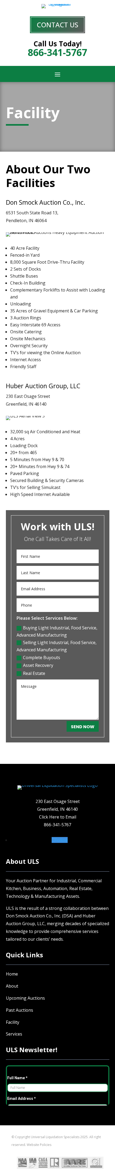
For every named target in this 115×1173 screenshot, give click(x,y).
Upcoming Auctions (25, 998)
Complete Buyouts (41, 657)
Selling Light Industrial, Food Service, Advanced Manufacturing (57, 646)
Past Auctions (19, 1010)
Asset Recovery (38, 665)
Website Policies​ (39, 1144)
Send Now (82, 727)
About (12, 986)
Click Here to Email (57, 817)
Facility (12, 1022)
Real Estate (34, 673)
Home (12, 974)
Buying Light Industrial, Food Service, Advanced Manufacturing (57, 631)
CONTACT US (57, 24)
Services (14, 1034)
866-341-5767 (57, 825)
